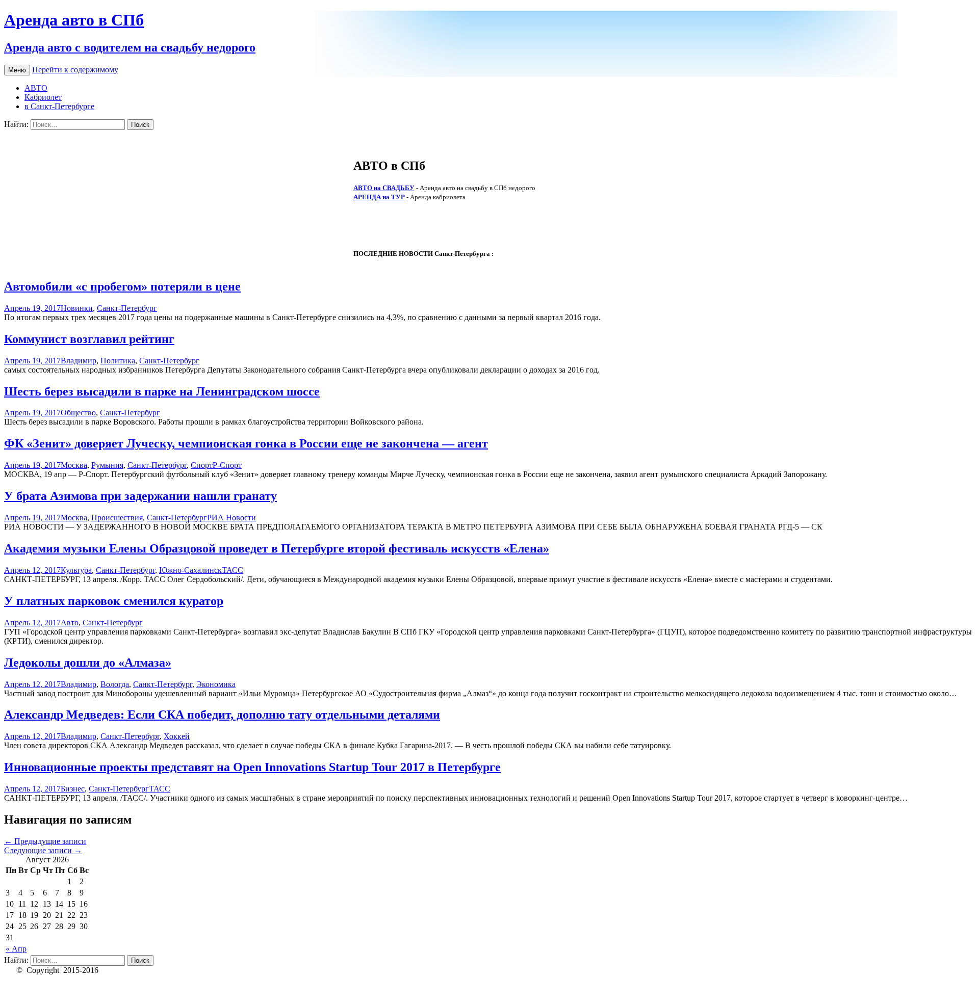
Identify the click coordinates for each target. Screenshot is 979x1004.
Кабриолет (43, 97)
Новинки (77, 308)
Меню (17, 70)
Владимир (78, 360)
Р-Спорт (227, 465)
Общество (78, 412)
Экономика (216, 684)
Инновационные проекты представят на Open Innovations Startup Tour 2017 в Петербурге (252, 767)
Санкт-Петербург (127, 308)
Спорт (202, 465)
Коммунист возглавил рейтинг (89, 339)
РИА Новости (231, 517)
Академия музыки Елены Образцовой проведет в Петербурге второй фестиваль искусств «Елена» (276, 548)
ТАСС (232, 570)
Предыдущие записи (45, 841)
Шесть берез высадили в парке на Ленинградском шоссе (162, 391)
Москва (74, 465)
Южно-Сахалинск (190, 570)
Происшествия (117, 517)
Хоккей (177, 736)
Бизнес (73, 788)
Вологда (114, 684)
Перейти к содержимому (75, 69)
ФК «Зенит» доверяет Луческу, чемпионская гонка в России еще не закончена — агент (246, 443)
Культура (76, 570)
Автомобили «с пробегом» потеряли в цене (122, 286)
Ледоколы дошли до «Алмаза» (87, 662)
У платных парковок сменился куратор (113, 600)
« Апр (16, 948)
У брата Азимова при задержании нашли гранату (140, 496)
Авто (70, 622)
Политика (117, 360)
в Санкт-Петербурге (59, 106)
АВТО (35, 88)
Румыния (107, 465)
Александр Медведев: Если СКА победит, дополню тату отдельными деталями (222, 714)
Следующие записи (43, 850)
